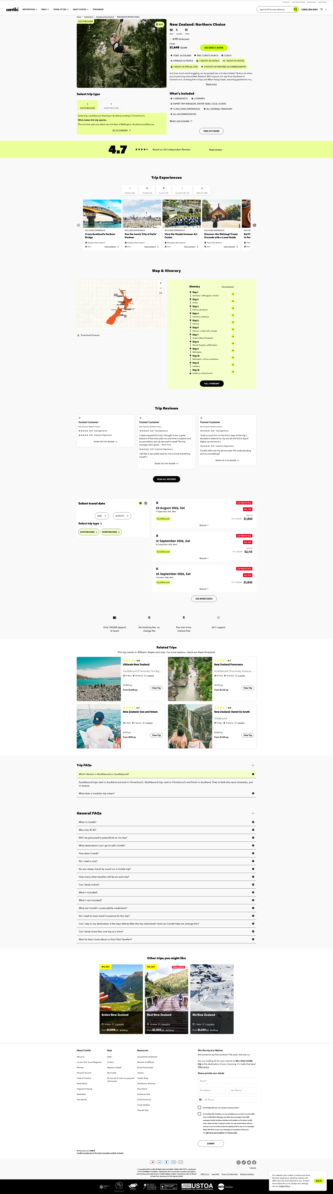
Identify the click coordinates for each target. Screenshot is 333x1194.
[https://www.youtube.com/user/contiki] (249, 1162)
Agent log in (322, 2)
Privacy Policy (232, 1132)
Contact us (286, 2)
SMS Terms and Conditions (215, 1132)
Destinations (88, 17)
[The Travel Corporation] (117, 1187)
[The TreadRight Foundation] (105, 1187)
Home (79, 17)
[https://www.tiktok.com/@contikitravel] (244, 1162)
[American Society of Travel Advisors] (223, 1187)
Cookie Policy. (284, 1186)
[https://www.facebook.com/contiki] (254, 1162)
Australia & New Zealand (105, 17)
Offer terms (203, 1067)
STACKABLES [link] (98, 9)
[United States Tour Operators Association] (195, 1187)
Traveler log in (311, 2)
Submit (211, 1143)
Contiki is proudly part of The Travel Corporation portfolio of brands (100, 1153)
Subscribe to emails (298, 2)
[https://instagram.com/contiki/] (239, 1162)
